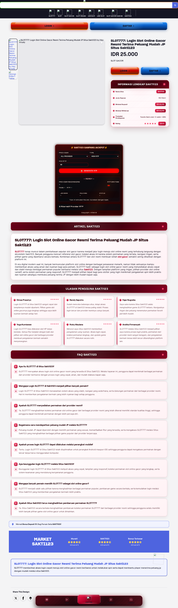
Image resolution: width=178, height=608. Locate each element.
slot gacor (123, 256)
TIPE (92, 152)
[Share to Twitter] (16, 598)
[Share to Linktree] (30, 598)
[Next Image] (102, 82)
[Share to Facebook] (23, 598)
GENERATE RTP (89, 171)
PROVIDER (63, 152)
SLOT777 (19, 251)
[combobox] (86, 5)
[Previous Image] (21, 82)
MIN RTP (63, 161)
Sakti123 (88, 269)
